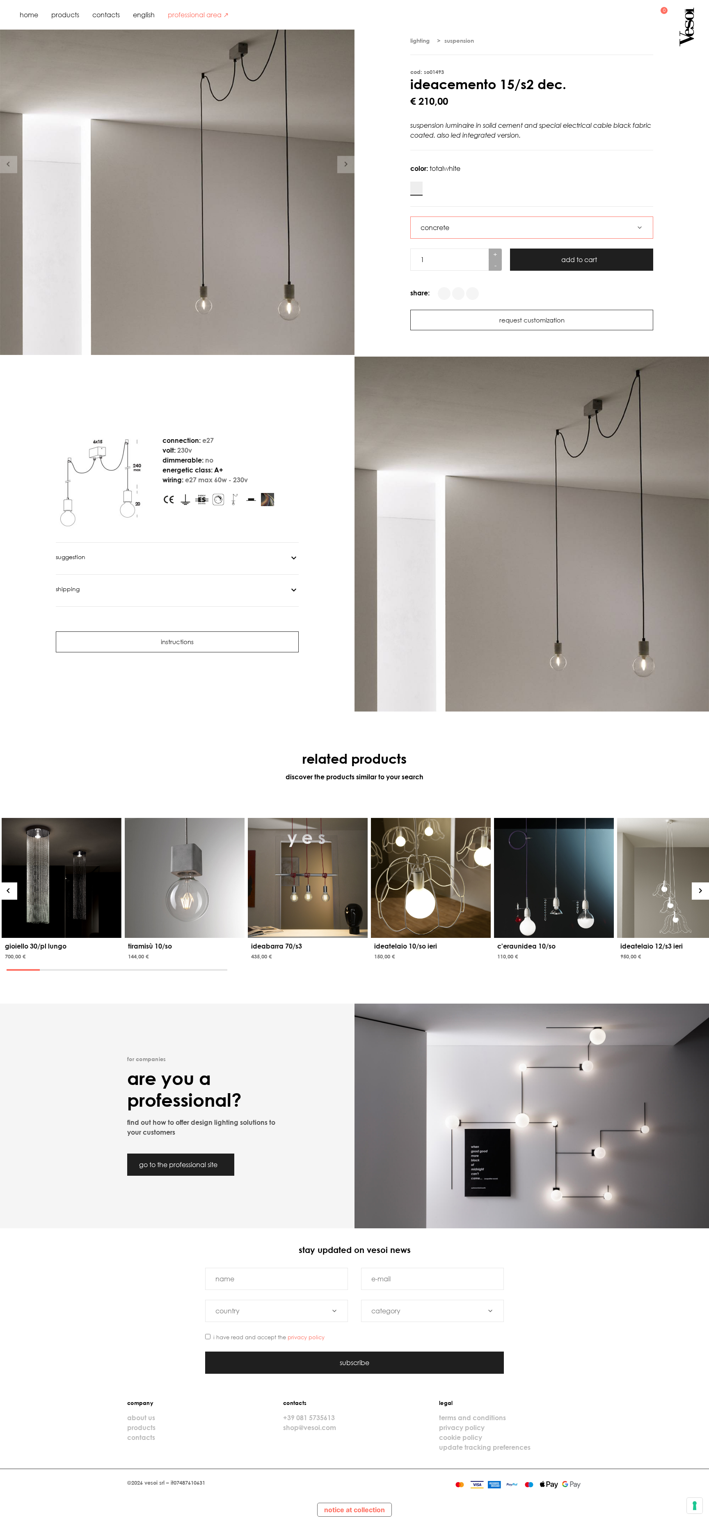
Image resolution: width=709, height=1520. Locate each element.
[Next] (700, 891)
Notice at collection (354, 1510)
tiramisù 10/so (150, 946)
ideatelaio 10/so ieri (405, 946)
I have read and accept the (269, 1337)
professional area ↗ (198, 15)
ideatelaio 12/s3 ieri (651, 946)
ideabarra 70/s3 (276, 946)
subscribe (354, 1363)
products (65, 15)
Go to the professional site (179, 1165)
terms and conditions (472, 1418)
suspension (459, 40)
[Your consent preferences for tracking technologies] (694, 1505)
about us (141, 1418)
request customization (532, 320)
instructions (177, 641)
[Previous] (8, 891)
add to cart (580, 260)
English (144, 15)
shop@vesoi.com (309, 1427)
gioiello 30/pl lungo (35, 946)
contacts (106, 15)
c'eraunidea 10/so (526, 946)
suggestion (70, 556)
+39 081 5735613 (309, 1418)
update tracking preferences (485, 1447)
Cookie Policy (460, 1437)
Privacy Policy (306, 1337)
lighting (420, 40)
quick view (63, 929)
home (29, 15)
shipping (68, 588)
